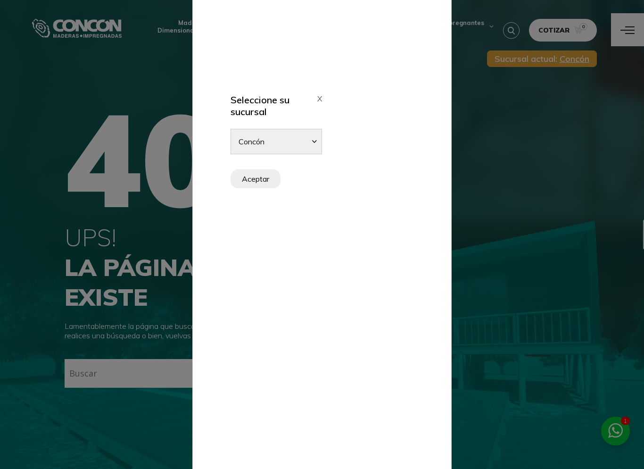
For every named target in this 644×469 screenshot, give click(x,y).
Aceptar (255, 179)
